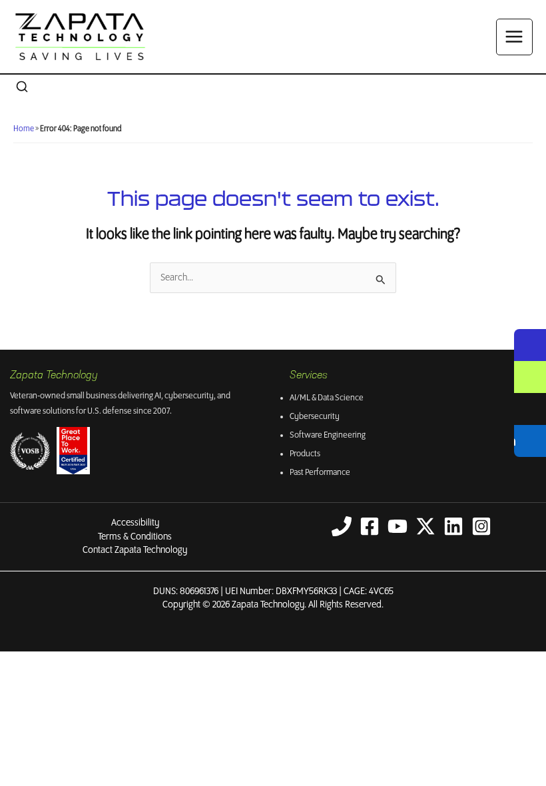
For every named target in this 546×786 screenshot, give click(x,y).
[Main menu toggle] (514, 37)
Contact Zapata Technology (135, 550)
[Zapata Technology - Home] (80, 36)
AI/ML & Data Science (327, 398)
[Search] (22, 88)
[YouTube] (398, 526)
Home (23, 129)
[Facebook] (370, 526)
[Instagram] (481, 526)
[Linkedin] (453, 526)
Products (305, 454)
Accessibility (135, 523)
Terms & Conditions (135, 537)
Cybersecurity (315, 417)
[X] (425, 526)
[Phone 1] (342, 526)
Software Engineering (328, 435)
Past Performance (320, 473)
